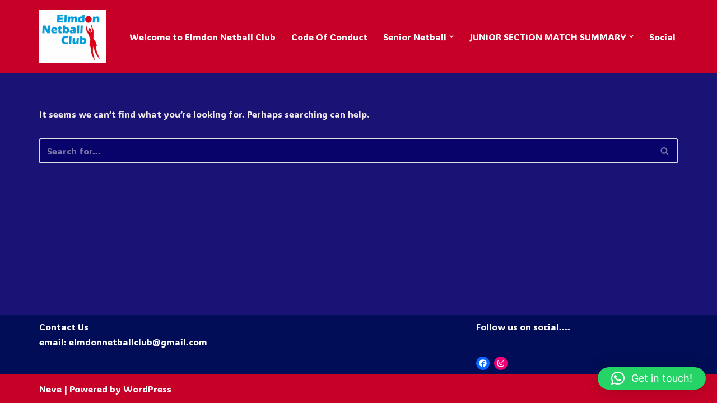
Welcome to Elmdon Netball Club (202, 37)
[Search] (665, 150)
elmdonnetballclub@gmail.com (138, 342)
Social (662, 37)
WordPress (147, 389)
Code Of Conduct (329, 37)
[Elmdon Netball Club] (72, 36)
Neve (50, 389)
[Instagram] (501, 363)
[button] (451, 36)
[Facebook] (483, 363)
